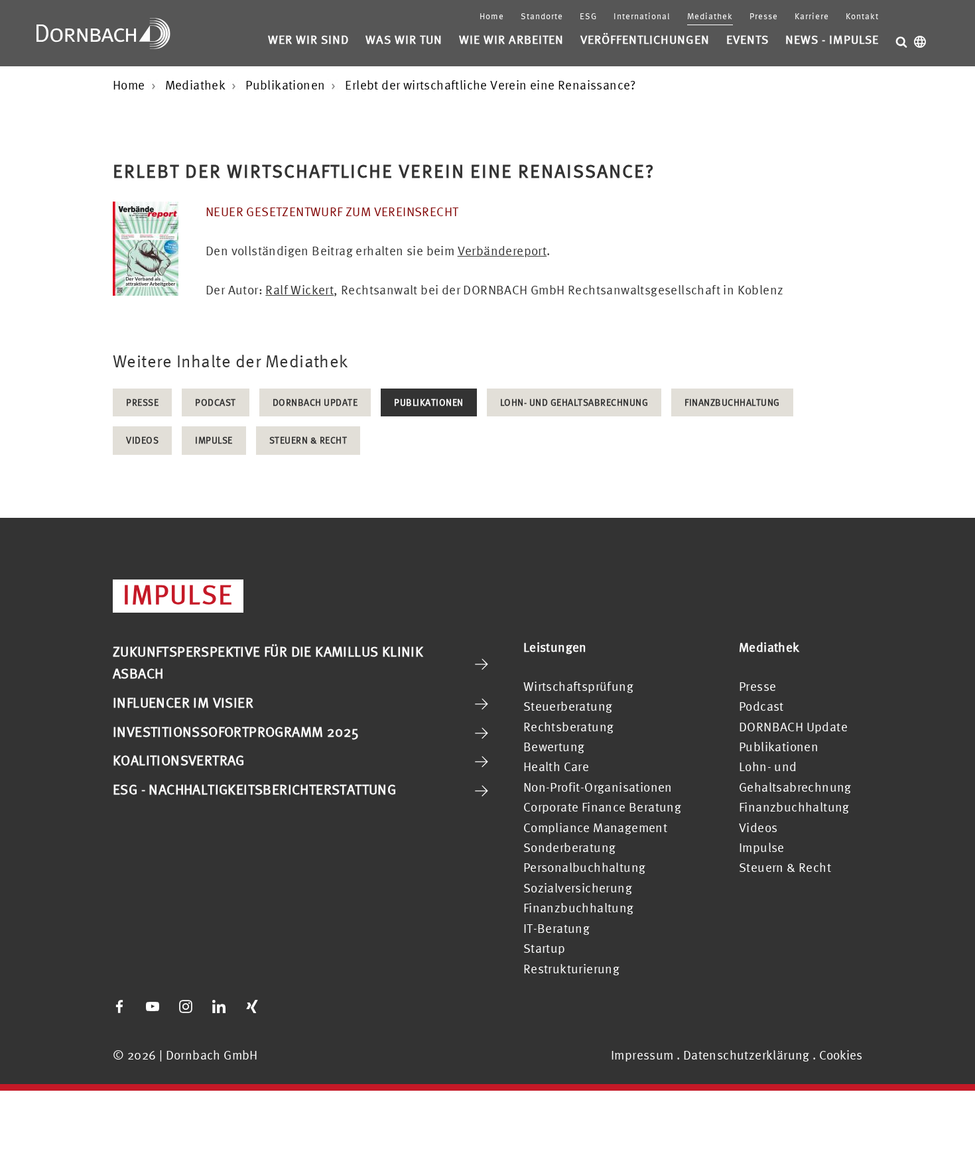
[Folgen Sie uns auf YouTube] (152, 1006)
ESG (588, 16)
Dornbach (103, 33)
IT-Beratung (556, 928)
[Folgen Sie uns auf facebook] (119, 1006)
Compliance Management (595, 827)
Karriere (812, 16)
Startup (544, 948)
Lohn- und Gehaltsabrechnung (574, 402)
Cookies (840, 1055)
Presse (763, 16)
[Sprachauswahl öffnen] (920, 42)
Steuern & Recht (308, 440)
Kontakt (862, 16)
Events (747, 39)
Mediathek (710, 16)
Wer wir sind (308, 39)
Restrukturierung (571, 968)
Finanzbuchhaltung (732, 402)
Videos (142, 440)
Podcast (215, 402)
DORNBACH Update (315, 402)
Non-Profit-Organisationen (598, 787)
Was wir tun (403, 39)
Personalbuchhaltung (584, 867)
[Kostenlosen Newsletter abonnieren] (285, 1006)
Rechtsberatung (568, 726)
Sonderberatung (569, 847)
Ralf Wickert (299, 289)
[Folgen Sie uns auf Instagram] (185, 1006)
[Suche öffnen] (901, 42)
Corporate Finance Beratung (602, 807)
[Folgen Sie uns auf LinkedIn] (219, 1006)
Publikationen (429, 402)
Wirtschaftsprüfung (578, 686)
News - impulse (832, 39)
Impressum (642, 1055)
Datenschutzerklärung (746, 1055)
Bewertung (554, 746)
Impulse (214, 440)
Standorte (542, 16)
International (642, 16)
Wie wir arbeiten (511, 39)
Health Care (556, 766)
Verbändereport (502, 250)
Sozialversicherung (577, 888)
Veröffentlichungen (645, 39)
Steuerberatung (568, 706)
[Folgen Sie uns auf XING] (252, 1006)
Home (492, 16)
